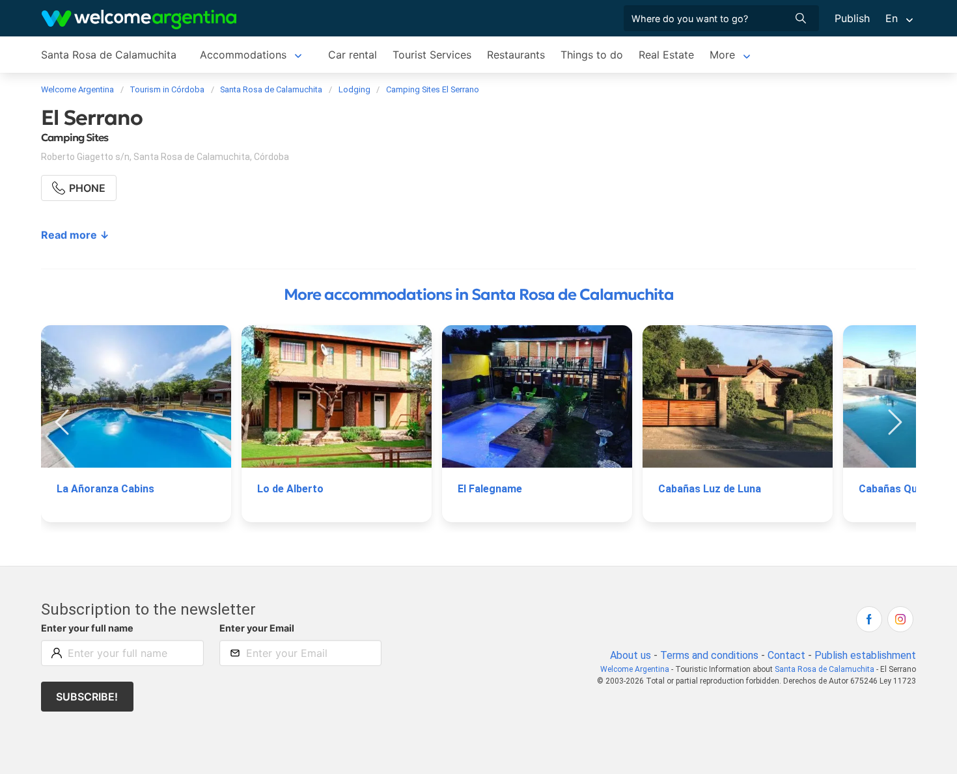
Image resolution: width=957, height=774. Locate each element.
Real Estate (666, 54)
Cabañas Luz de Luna (709, 489)
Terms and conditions (709, 655)
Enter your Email (256, 628)
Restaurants (516, 54)
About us (630, 655)
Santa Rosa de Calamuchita (108, 54)
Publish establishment (865, 655)
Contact (786, 655)
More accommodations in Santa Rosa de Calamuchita (479, 294)
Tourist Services (432, 54)
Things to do (592, 54)
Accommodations (243, 54)
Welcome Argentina (634, 669)
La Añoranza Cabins (105, 489)
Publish (852, 18)
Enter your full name (87, 628)
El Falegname (490, 489)
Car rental (352, 54)
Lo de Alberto (290, 489)
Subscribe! (87, 696)
